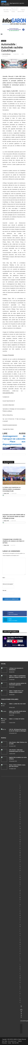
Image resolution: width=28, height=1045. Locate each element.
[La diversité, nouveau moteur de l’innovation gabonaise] (4, 685)
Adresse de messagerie (8, 584)
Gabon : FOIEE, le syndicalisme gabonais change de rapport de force (17, 677)
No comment (5, 56)
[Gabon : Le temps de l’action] (4, 722)
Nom (4, 577)
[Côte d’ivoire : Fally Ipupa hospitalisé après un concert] (4, 752)
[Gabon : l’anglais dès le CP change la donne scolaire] (4, 693)
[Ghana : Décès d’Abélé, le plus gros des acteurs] (4, 767)
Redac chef (6, 493)
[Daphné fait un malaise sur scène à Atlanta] (4, 760)
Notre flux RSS (21, 11)
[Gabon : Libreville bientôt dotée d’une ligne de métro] (4, 713)
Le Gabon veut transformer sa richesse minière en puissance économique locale (11, 489)
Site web (4, 590)
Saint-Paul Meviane (6, 54)
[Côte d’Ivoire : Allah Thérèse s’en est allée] (4, 744)
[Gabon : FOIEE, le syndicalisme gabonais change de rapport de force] (4, 678)
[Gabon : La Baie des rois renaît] (4, 705)
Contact (13, 11)
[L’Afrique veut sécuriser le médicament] (4, 670)
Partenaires (6, 11)
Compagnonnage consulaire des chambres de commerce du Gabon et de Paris (13, 541)
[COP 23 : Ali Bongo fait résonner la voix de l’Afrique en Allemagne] (4, 731)
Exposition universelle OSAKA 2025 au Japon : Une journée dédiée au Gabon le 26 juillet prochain (14, 516)
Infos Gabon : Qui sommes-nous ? (10, 9)
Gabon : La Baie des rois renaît (17, 703)
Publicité (23, 9)
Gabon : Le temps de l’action (16, 718)
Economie (4, 40)
